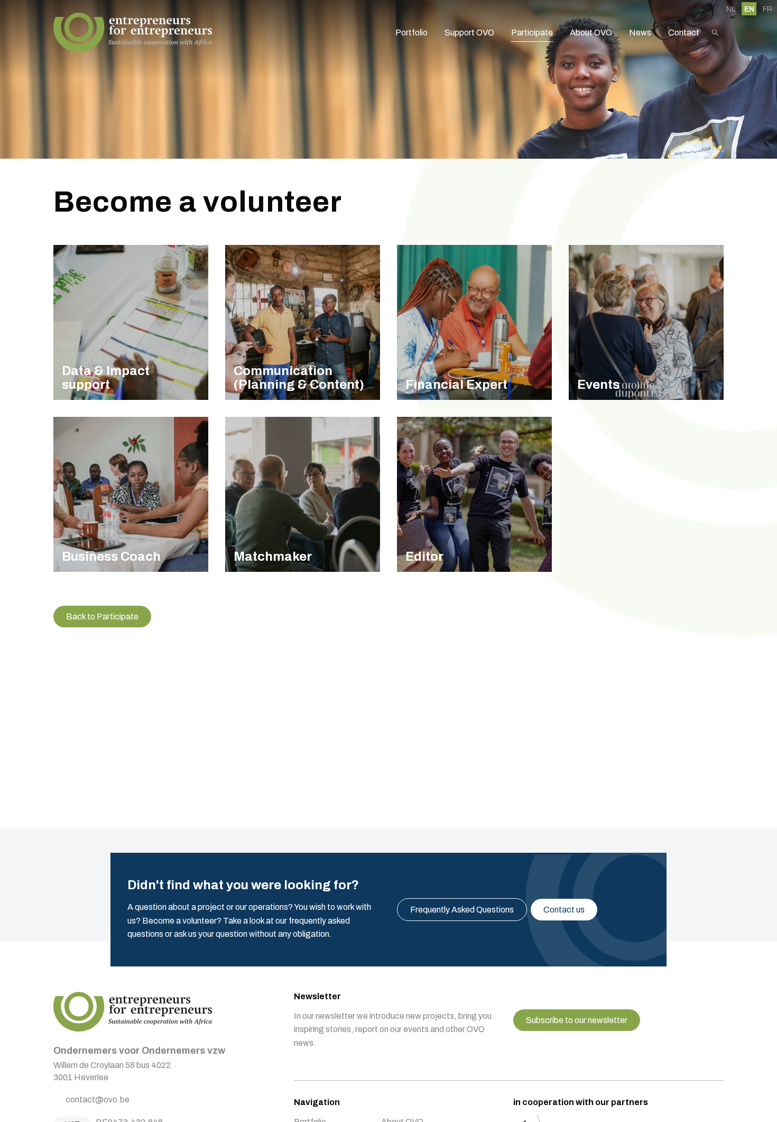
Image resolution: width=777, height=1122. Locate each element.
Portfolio (411, 32)
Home (132, 32)
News (640, 32)
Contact (683, 32)
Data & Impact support (130, 322)
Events (646, 322)
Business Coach (130, 494)
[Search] (715, 32)
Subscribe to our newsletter (576, 1020)
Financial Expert (474, 322)
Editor (474, 494)
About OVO (591, 32)
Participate (532, 32)
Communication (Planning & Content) (302, 322)
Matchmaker (302, 494)
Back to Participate (102, 616)
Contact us (564, 909)
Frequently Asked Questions (462, 909)
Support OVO (469, 32)
